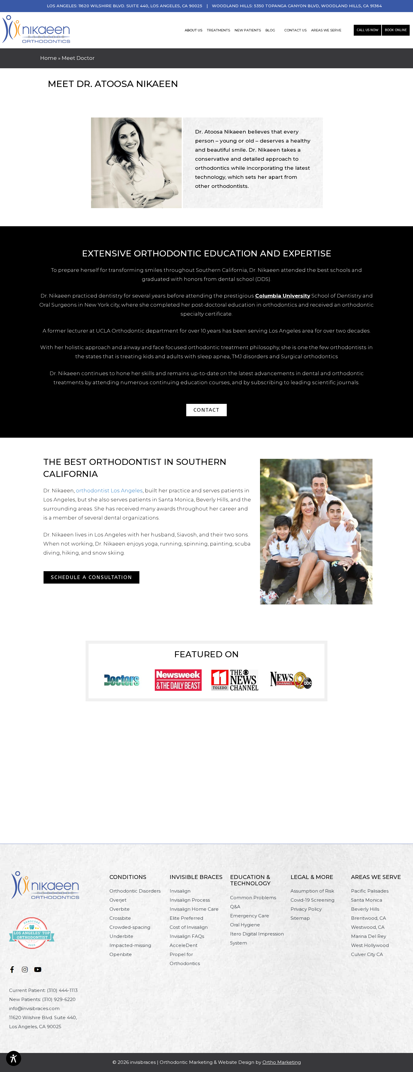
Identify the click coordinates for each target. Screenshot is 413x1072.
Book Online (396, 30)
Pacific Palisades (370, 891)
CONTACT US (295, 30)
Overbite (119, 909)
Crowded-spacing (129, 927)
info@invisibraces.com (34, 1008)
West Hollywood (370, 945)
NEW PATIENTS (248, 30)
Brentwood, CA (368, 918)
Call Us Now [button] (367, 30)
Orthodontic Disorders (135, 891)
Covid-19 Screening (312, 900)
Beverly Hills (365, 909)
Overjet (117, 900)
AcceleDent (183, 945)
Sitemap (300, 918)
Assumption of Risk (312, 891)
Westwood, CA (368, 927)
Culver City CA (367, 954)
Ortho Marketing (281, 1062)
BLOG (270, 30)
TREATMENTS (218, 30)
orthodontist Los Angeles (109, 491)
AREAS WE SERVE (326, 30)
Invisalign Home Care (194, 909)
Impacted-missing (130, 945)
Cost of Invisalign (189, 927)
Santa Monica (366, 900)
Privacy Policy (306, 909)
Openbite (120, 954)
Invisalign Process (190, 900)
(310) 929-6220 (59, 999)
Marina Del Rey (368, 936)
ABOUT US (193, 30)
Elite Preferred (186, 918)
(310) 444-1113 (62, 990)
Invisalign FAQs (187, 936)
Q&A (235, 906)
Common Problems (253, 897)
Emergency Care (249, 916)
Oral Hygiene (245, 925)
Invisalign (180, 891)
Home (48, 58)
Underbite (121, 936)
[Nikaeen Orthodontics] (36, 30)
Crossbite (120, 918)
